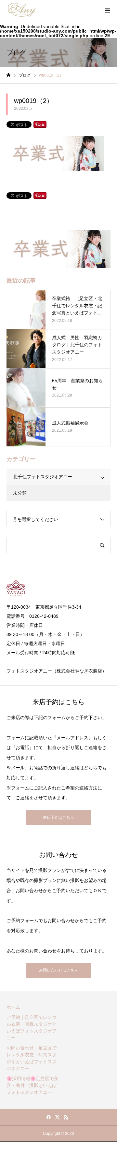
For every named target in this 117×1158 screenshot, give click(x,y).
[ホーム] (8, 75)
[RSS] (66, 1117)
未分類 (20, 493)
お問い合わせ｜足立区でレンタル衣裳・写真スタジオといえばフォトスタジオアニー (31, 1058)
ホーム (13, 1007)
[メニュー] (107, 10)
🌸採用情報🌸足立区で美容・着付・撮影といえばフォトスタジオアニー (32, 1085)
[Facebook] (49, 1117)
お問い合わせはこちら (58, 970)
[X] (57, 1117)
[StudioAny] (21, 10)
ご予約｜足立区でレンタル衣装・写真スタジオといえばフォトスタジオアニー (31, 1027)
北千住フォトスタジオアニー (42, 476)
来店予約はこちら (58, 817)
